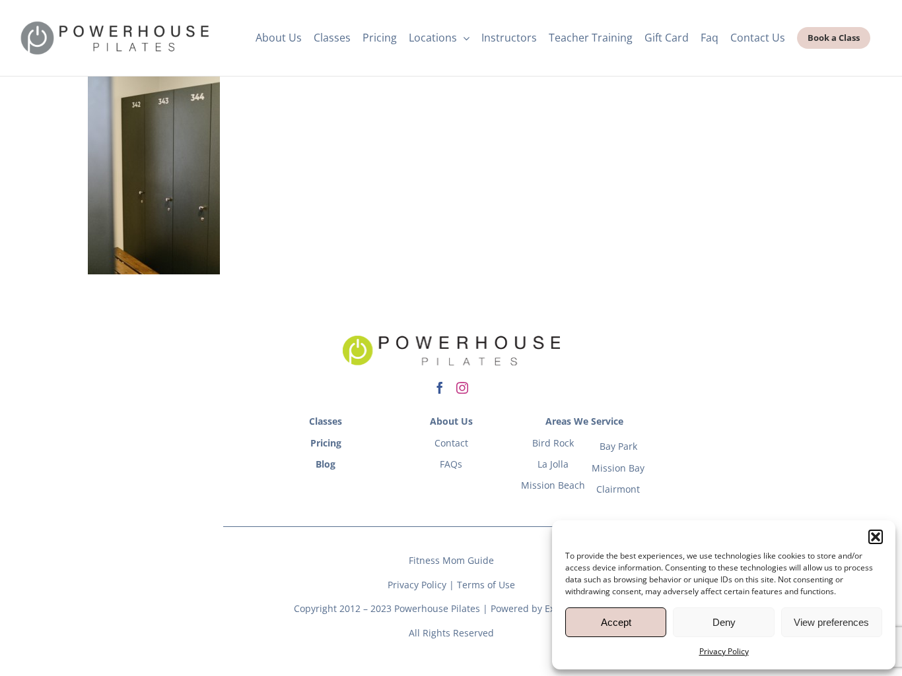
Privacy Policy (724, 651)
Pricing (325, 443)
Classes (325, 421)
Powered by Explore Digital (550, 608)
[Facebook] (440, 388)
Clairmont (618, 489)
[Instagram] (462, 388)
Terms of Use (486, 584)
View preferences (831, 622)
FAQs (451, 464)
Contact (451, 443)
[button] (875, 536)
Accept (616, 622)
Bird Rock (553, 443)
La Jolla (553, 464)
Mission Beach (553, 485)
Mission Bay (618, 468)
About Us (451, 421)
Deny (724, 622)
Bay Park (618, 446)
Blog (325, 464)
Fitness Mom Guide (451, 560)
